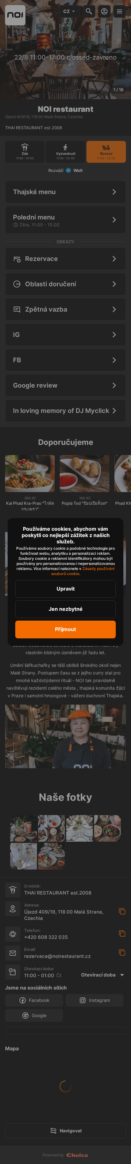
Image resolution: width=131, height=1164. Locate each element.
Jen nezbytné (66, 609)
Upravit (66, 588)
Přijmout (65, 629)
